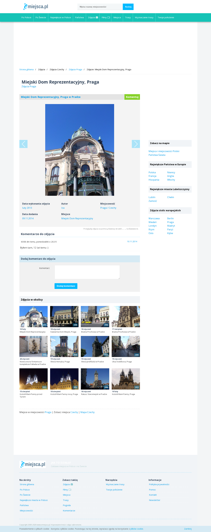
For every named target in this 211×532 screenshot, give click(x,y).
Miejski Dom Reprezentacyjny (77, 218)
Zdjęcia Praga (75, 69)
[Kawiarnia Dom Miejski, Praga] (64, 316)
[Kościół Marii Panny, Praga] (126, 379)
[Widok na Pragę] (136, 144)
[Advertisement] (105, 45)
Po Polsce (26, 17)
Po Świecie (40, 17)
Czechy (74, 412)
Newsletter (154, 500)
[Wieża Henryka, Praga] (64, 346)
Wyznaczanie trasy (144, 17)
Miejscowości (26, 510)
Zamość (153, 201)
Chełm (170, 197)
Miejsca (117, 17)
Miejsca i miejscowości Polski (164, 151)
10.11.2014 (132, 241)
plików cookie (136, 528)
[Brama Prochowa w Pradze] (95, 316)
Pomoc (152, 489)
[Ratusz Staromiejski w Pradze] (95, 379)
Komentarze (69, 510)
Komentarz (44, 268)
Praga (48, 412)
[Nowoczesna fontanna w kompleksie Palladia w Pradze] (33, 346)
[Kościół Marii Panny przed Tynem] (33, 379)
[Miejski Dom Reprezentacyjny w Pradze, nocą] (23, 144)
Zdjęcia (91, 17)
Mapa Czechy (87, 412)
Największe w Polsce (60, 17)
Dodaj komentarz (66, 286)
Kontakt (153, 494)
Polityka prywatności (159, 484)
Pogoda (67, 505)
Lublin (152, 197)
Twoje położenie (166, 17)
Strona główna (26, 69)
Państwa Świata (157, 155)
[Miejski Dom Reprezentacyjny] (33, 316)
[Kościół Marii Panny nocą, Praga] (64, 379)
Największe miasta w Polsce (34, 500)
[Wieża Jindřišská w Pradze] (95, 346)
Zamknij (188, 528)
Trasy (128, 17)
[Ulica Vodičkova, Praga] (126, 346)
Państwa (79, 17)
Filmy (104, 17)
